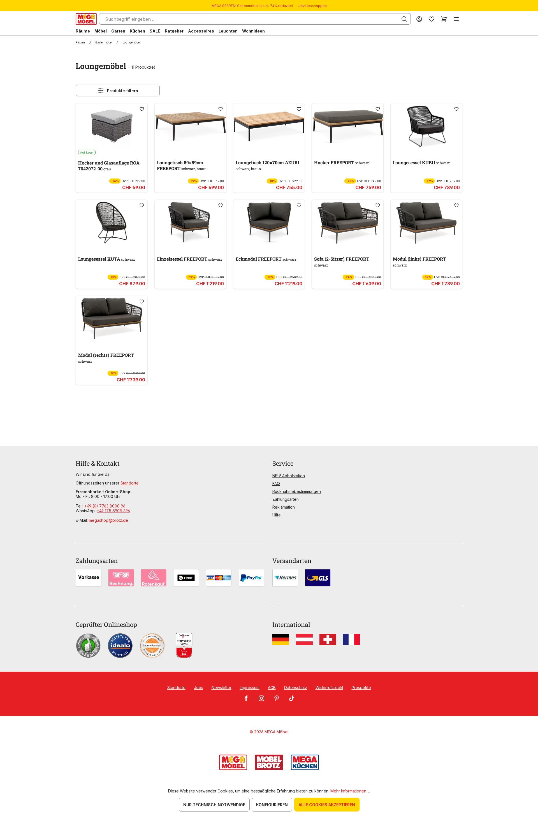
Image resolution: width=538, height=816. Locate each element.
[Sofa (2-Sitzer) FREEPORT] (347, 223)
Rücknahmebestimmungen (296, 491)
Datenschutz (295, 687)
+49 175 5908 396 (113, 510)
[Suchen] (404, 19)
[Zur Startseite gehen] (86, 19)
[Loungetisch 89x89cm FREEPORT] (190, 126)
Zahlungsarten (285, 499)
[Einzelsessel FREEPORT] (190, 223)
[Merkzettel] (431, 19)
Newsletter (221, 687)
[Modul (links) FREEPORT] (426, 223)
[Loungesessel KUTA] (111, 223)
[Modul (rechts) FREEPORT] (111, 319)
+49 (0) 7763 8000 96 (104, 506)
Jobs (198, 687)
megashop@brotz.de (108, 520)
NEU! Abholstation (288, 475)
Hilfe (276, 515)
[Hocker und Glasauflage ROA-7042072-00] (111, 126)
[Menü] (456, 19)
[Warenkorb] (444, 19)
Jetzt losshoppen (312, 6)
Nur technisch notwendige (214, 804)
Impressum (249, 687)
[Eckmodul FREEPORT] (269, 223)
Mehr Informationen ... (350, 791)
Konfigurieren (272, 804)
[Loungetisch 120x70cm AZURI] (269, 126)
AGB (272, 687)
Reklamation (283, 507)
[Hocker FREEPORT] (347, 126)
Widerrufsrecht (329, 687)
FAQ (276, 483)
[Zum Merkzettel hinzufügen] (141, 109)
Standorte (129, 483)
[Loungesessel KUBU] (426, 126)
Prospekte (361, 687)
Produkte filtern (122, 90)
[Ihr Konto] (419, 19)
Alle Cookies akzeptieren (327, 804)
